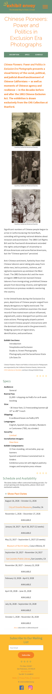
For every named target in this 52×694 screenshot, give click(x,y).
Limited (12, 435)
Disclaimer (36, 678)
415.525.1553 (26, 671)
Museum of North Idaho (18, 545)
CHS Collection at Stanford (12, 370)
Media (14, 678)
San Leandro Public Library (18, 558)
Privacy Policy (24, 678)
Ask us (16, 628)
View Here (13, 442)
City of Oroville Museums (20, 507)
